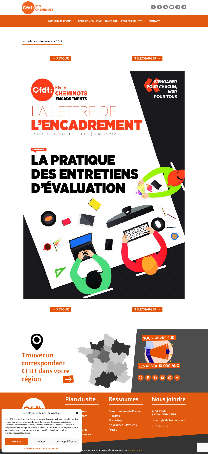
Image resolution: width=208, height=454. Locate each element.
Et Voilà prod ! (135, 450)
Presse (113, 430)
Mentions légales (50, 448)
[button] (77, 413)
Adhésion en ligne (90, 21)
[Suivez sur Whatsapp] (177, 7)
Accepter (16, 441)
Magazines (116, 420)
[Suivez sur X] (153, 7)
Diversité (111, 21)
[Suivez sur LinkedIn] (165, 7)
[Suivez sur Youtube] (171, 7)
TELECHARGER (145, 58)
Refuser (41, 441)
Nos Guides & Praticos (123, 425)
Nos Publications (59, 21)
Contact (154, 21)
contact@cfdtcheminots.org (168, 420)
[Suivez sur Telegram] (183, 7)
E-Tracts (114, 416)
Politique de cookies (32, 448)
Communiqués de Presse (125, 411)
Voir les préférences (66, 441)
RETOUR (62, 58)
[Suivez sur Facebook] (159, 7)
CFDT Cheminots (131, 21)
